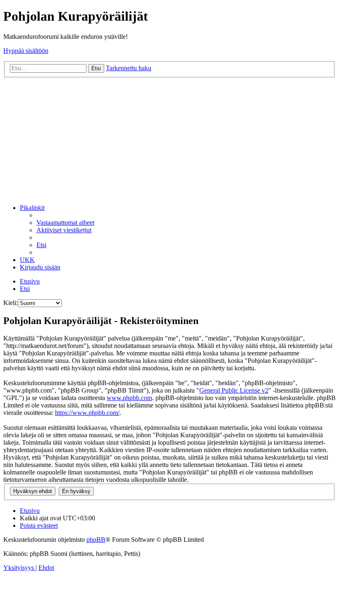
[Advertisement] (169, 140)
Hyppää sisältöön (25, 50)
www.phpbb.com (129, 397)
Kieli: (10, 302)
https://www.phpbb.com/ (87, 412)
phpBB (95, 539)
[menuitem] (65, 222)
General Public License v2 (233, 390)
